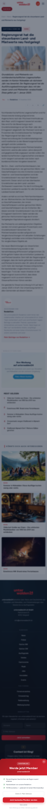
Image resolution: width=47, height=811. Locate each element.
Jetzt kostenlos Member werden (23, 800)
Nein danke (23, 805)
